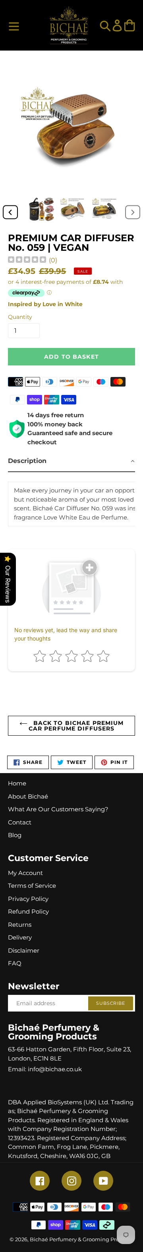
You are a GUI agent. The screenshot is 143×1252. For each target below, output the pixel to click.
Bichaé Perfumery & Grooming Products (81, 1239)
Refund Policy (28, 911)
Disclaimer (23, 950)
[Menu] (14, 25)
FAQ (14, 963)
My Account (25, 873)
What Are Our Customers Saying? (58, 809)
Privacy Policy (28, 898)
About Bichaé (28, 796)
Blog (14, 835)
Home (17, 783)
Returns (19, 924)
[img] (27, 260)
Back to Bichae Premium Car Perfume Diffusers (76, 725)
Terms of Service (32, 885)
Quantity (20, 316)
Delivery (20, 937)
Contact (19, 822)
